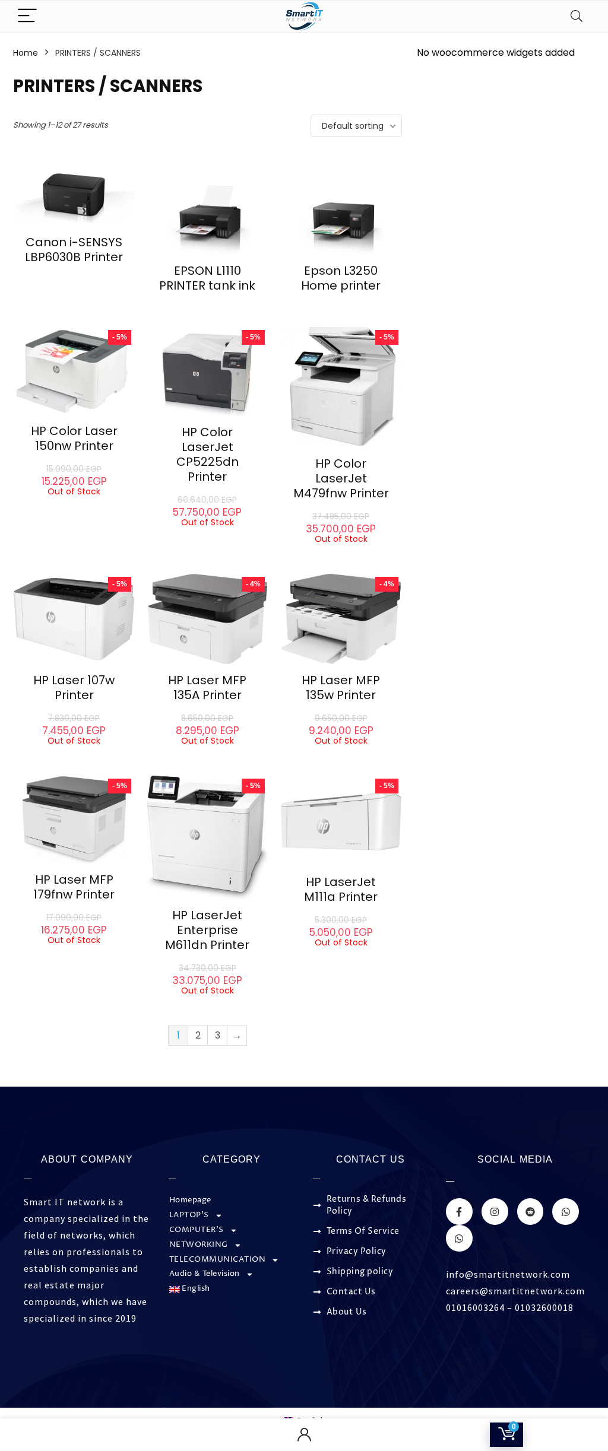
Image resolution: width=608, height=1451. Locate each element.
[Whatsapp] (565, 1211)
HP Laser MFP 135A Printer (207, 687)
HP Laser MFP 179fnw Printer (74, 887)
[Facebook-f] (459, 1211)
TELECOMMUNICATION (217, 1260)
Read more (74, 279)
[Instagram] (495, 1211)
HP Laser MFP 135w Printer (341, 687)
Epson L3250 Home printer (341, 278)
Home (25, 53)
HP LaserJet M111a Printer (341, 889)
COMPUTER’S (196, 1230)
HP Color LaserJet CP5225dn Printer (207, 454)
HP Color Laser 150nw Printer (74, 438)
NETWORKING (198, 1245)
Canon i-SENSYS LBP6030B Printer (74, 249)
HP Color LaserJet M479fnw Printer (341, 478)
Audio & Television (204, 1274)
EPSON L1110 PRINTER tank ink (207, 278)
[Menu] (27, 16)
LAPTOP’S (189, 1215)
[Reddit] (530, 1211)
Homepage (190, 1200)
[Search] (576, 16)
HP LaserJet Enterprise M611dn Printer (207, 930)
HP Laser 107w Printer (74, 687)
